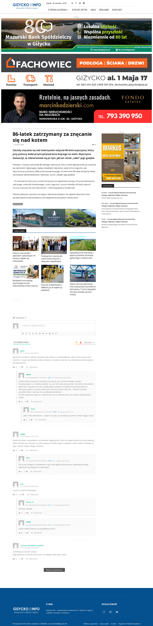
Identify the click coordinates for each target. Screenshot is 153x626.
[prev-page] (14, 299)
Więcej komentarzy (54, 570)
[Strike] (33, 333)
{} (53, 333)
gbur (49, 378)
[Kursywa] (26, 333)
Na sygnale (28, 128)
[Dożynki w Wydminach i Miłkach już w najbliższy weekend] (54, 274)
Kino (93, 9)
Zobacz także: (19, 231)
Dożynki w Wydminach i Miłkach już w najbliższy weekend (51, 287)
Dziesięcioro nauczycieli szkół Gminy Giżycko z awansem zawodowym (51, 259)
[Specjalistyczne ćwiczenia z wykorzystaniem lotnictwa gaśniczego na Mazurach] (83, 243)
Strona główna (57, 9)
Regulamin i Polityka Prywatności (129, 624)
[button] (72, 3)
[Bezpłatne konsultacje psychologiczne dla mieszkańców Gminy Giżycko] (26, 272)
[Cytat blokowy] (43, 333)
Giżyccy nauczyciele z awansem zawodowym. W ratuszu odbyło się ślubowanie (24, 257)
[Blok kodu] (46, 333)
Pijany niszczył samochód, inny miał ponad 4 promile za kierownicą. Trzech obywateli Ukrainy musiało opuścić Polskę (83, 289)
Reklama (104, 9)
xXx (49, 505)
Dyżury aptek (79, 9)
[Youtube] (84, 3)
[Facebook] (76, 3)
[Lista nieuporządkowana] (39, 333)
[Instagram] (80, 3)
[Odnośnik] (49, 333)
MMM (55, 412)
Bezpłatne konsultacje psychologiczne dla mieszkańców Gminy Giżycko (25, 283)
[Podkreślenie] (29, 333)
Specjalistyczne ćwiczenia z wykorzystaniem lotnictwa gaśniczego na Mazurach (82, 255)
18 (95, 145)
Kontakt (117, 9)
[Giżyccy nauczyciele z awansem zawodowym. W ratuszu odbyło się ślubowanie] (26, 243)
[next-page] (17, 299)
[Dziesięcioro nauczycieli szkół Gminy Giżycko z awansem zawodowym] (54, 245)
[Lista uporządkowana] (36, 333)
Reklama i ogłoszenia (90, 624)
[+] (56, 333)
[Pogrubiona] (23, 333)
